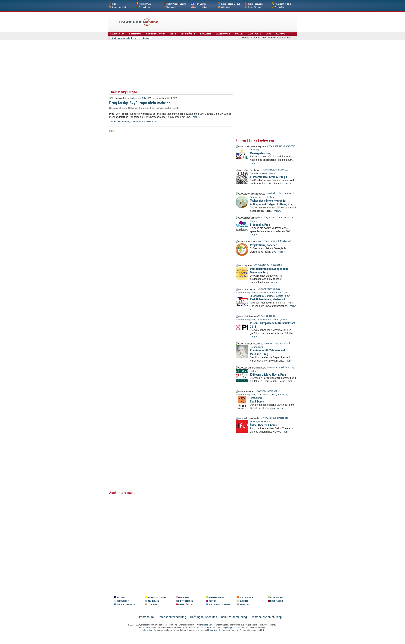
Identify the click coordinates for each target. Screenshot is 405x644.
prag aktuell (209, 625)
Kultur (239, 33)
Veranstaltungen (155, 33)
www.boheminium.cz (269, 289)
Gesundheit (122, 601)
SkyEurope (135, 121)
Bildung (255, 149)
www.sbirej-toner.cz (268, 241)
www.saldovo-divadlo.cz (275, 418)
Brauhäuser (255, 173)
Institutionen (274, 319)
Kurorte (279, 296)
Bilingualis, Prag (260, 224)
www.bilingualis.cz (266, 217)
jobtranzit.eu (146, 630)
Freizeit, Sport (216, 597)
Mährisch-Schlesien (283, 4)
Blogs (145, 38)
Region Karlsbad (119, 7)
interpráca (187, 627)
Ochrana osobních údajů (267, 617)
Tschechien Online (139, 98)
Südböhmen (171, 7)
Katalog (280, 33)
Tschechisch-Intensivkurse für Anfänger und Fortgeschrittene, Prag (271, 202)
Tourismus (269, 296)
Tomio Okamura (149, 121)
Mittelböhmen (145, 4)
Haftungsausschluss (203, 617)
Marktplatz (254, 33)
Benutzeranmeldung (234, 617)
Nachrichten (117, 33)
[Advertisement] (211, 20)
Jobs (268, 33)
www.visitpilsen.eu (266, 316)
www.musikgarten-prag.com (281, 146)
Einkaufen (205, 33)
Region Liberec (199, 4)
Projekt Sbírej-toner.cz (263, 245)
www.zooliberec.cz (266, 391)
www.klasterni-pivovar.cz (275, 169)
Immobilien (153, 601)
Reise (173, 33)
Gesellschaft (285, 241)
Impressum (146, 617)
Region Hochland (200, 7)
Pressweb (212, 630)
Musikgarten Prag (260, 153)
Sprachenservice (258, 197)
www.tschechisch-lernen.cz (279, 193)
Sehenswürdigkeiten (245, 292)
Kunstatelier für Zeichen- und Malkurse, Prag (267, 352)
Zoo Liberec (257, 401)
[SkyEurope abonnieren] (110, 131)
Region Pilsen (144, 7)
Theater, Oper (256, 421)
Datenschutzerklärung (172, 617)
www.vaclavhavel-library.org (280, 367)
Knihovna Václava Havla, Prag (268, 374)
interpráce (143, 627)
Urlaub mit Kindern (265, 292)
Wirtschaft (245, 604)
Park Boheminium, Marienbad (267, 299)
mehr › (196, 116)
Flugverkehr (123, 121)
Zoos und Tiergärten (266, 394)
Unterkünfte (188, 33)
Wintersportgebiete (219, 604)
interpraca (230, 627)
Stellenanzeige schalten (123, 38)
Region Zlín (279, 7)
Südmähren (226, 7)
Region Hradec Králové (230, 4)
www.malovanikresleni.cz (276, 343)
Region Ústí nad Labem (176, 4)
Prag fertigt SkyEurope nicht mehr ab (140, 103)
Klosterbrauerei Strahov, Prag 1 (268, 177)
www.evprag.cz (262, 264)
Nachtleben (276, 601)
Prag (114, 4)
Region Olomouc (255, 7)
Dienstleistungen (156, 597)
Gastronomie (223, 33)
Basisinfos (135, 33)
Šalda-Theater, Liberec (263, 425)
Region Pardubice (255, 4)
